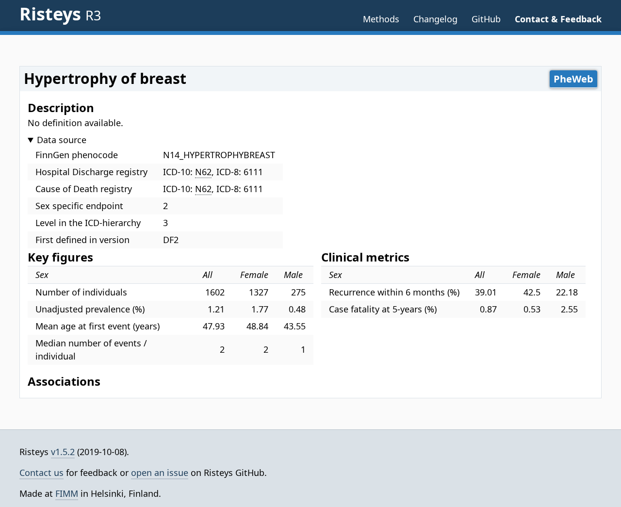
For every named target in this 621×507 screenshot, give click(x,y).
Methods (381, 19)
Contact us (41, 472)
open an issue (159, 472)
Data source (61, 140)
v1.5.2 (63, 452)
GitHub (486, 19)
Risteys (60, 14)
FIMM (66, 493)
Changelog (435, 19)
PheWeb (573, 78)
